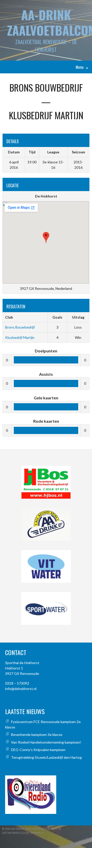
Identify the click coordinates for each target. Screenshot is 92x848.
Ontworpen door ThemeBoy (23, 832)
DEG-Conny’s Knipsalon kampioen (38, 749)
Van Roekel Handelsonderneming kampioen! (46, 742)
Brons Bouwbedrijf (20, 327)
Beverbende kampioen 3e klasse (36, 734)
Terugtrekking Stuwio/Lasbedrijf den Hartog (46, 757)
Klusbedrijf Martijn (19, 337)
